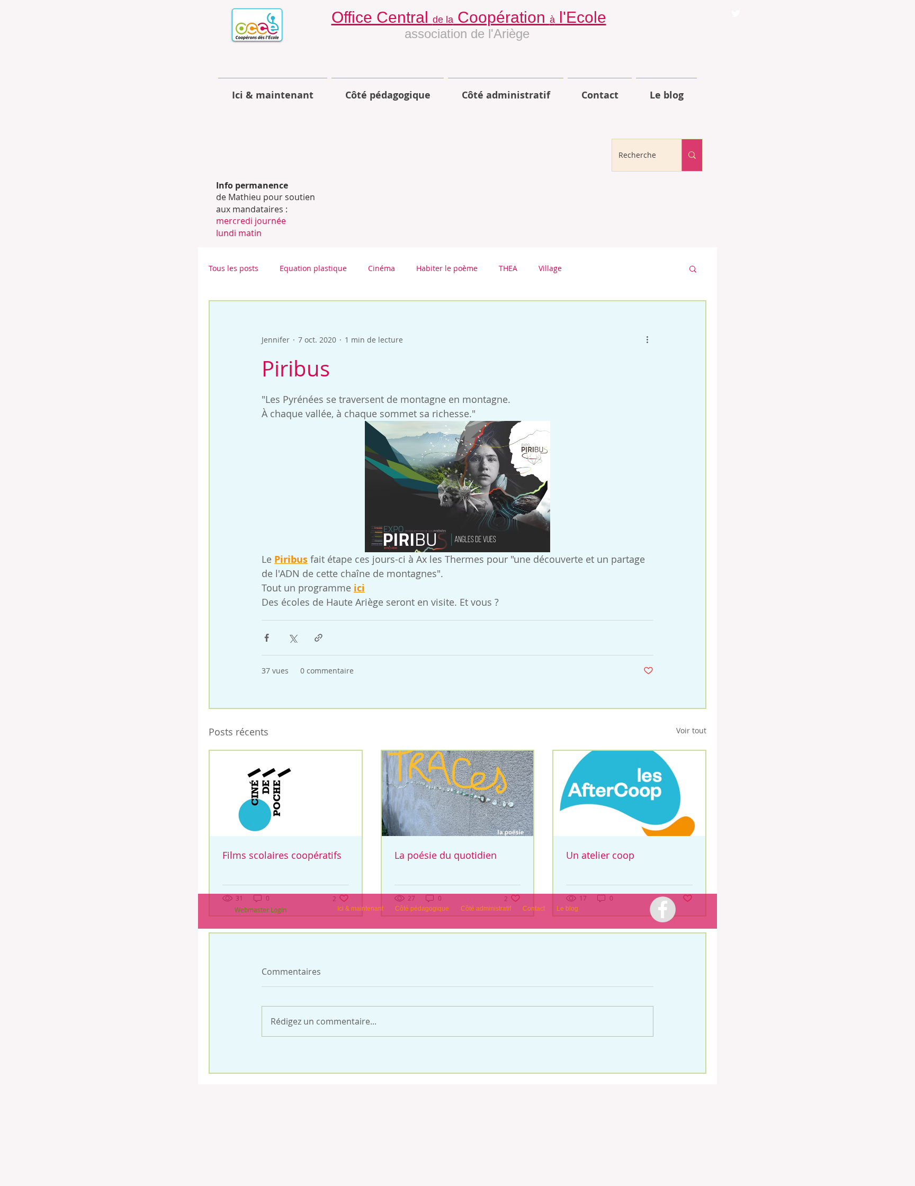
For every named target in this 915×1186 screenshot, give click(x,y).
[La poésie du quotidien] (458, 793)
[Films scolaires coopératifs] (286, 793)
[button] (693, 268)
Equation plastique (313, 268)
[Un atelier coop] (629, 793)
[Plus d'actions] (647, 339)
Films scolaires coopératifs (282, 855)
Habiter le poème (447, 268)
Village (550, 268)
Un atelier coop (600, 855)
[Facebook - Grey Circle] (663, 909)
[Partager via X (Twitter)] (293, 638)
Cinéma (381, 268)
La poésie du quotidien (445, 855)
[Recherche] (691, 155)
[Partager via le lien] (318, 638)
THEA (508, 268)
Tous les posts (233, 268)
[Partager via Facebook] (267, 638)
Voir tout (691, 730)
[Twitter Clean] (736, 13)
